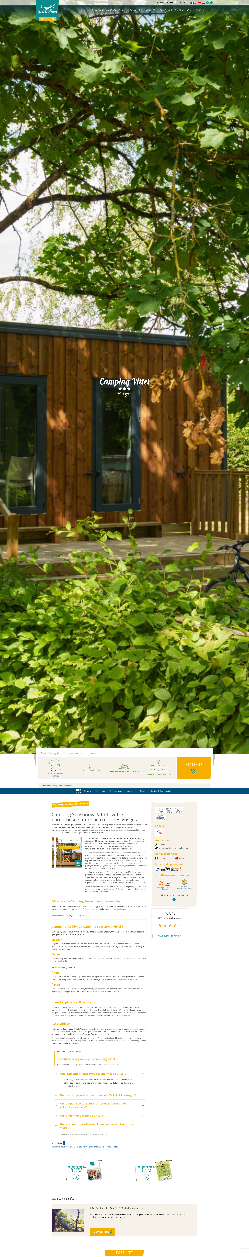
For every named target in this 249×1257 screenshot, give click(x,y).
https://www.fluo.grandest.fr (63, 967)
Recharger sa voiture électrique (164, 888)
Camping (87, 791)
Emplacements (116, 791)
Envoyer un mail (160, 769)
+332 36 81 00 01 (167, 2)
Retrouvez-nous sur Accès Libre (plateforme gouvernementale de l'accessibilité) (85, 1147)
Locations (100, 791)
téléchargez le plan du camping (147, 1169)
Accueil (44, 753)
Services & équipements (161, 791)
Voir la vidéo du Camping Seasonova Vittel (69, 915)
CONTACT (182, 2)
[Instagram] (211, 2)
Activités (130, 791)
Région (143, 791)
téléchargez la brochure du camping (77, 1169)
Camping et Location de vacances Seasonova (68, 753)
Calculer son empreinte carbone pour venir (184, 888)
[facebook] (207, 2)
